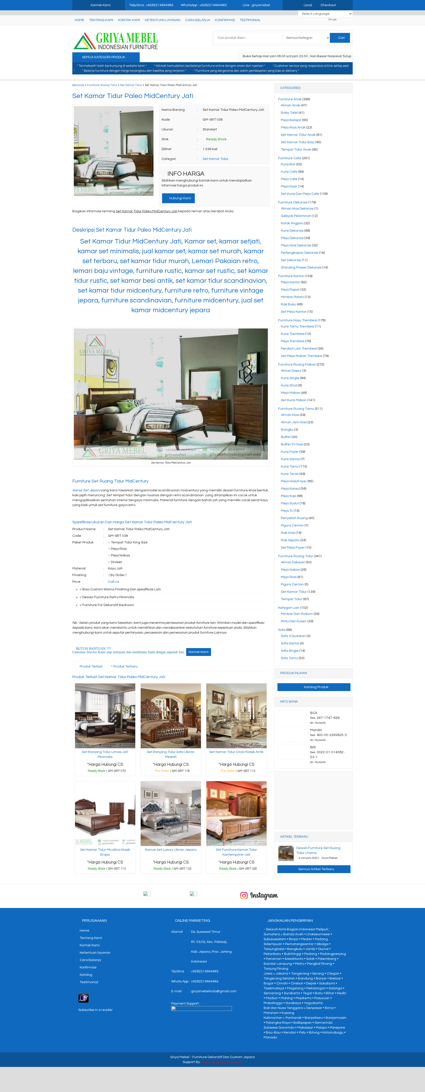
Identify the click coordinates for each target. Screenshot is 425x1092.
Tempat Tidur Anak (296, 149)
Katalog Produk (315, 687)
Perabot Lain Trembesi (299, 348)
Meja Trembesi (292, 341)
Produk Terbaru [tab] (125, 666)
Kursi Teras (290, 474)
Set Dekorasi (291, 260)
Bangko (287, 429)
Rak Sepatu (290, 540)
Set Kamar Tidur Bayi (298, 142)
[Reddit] (112, 221)
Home (79, 20)
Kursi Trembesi (292, 334)
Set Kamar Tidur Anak (298, 135)
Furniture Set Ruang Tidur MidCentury (111, 481)
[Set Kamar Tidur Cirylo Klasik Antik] (236, 715)
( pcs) (308, 5)
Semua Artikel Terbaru (316, 869)
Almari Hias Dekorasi (297, 208)
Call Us (113, 581)
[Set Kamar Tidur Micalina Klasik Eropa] (105, 813)
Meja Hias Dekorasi (296, 245)
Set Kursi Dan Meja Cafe (300, 194)
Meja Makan (290, 393)
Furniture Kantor (291, 276)
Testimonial (250, 20)
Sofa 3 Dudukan (293, 636)
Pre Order (172, 772)
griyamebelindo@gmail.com (214, 991)
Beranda (78, 85)
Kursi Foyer (290, 452)
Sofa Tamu (289, 658)
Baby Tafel (289, 112)
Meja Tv (287, 510)
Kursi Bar (288, 164)
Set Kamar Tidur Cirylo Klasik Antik (236, 752)
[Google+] (94, 221)
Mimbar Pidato (292, 297)
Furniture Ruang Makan (297, 364)
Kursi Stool (289, 385)
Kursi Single (290, 378)
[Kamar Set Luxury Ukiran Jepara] (171, 813)
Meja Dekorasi (292, 238)
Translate (345, 19)
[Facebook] (76, 221)
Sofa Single (290, 650)
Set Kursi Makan (293, 400)
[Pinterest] (129, 221)
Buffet (286, 437)
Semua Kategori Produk (104, 57)
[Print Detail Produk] (147, 221)
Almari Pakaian (293, 562)
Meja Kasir (289, 186)
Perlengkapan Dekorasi (299, 253)
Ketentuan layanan (162, 20)
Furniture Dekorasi (292, 202)
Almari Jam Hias (294, 422)
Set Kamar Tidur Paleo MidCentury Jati (132, 95)
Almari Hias (290, 415)
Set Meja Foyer (293, 547)
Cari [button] (341, 38)
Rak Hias (288, 533)
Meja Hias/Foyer (294, 481)
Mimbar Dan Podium (297, 614)
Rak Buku (288, 304)
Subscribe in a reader (95, 1010)
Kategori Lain (288, 608)
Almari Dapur (291, 370)
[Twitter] (85, 221)
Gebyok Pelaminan (296, 216)
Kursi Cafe (289, 171)
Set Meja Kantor (293, 311)
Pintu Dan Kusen (294, 621)
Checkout (328, 5)
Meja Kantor (290, 282)
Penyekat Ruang (294, 518)
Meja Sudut (290, 503)
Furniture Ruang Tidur (102, 85)
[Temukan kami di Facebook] (166, 895)
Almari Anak (290, 105)
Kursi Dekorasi (292, 230)
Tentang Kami (101, 20)
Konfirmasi (225, 20)
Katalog (86, 975)
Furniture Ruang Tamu (296, 409)
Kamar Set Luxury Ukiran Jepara (171, 849)
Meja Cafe (289, 179)
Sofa (281, 630)
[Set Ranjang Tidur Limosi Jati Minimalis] (105, 715)
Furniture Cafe (289, 158)
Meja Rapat (290, 289)
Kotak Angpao (292, 223)
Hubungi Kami (179, 198)
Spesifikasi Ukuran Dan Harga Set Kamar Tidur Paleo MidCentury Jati (132, 522)
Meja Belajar (291, 120)
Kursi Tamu (290, 466)
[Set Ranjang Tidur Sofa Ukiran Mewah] (171, 715)
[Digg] (103, 221)
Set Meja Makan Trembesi (301, 356)
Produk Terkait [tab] (91, 666)
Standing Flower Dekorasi (301, 267)
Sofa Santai (290, 643)
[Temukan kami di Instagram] (259, 895)
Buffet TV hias (292, 444)
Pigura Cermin (292, 525)
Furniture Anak (290, 99)
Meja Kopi (288, 496)
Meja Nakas (290, 569)
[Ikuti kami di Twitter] (212, 895)
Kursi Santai (290, 459)
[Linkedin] (121, 221)
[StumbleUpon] (138, 221)
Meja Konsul (290, 488)
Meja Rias (289, 577)
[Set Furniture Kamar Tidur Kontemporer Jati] (236, 813)
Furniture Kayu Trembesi (297, 320)
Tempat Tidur (291, 599)
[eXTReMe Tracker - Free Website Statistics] (83, 998)
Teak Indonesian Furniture (221, 1062)
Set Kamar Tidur (131, 85)
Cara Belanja (197, 20)
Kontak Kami (129, 20)
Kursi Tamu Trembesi (297, 326)
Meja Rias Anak (293, 127)
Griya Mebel (179, 1057)
